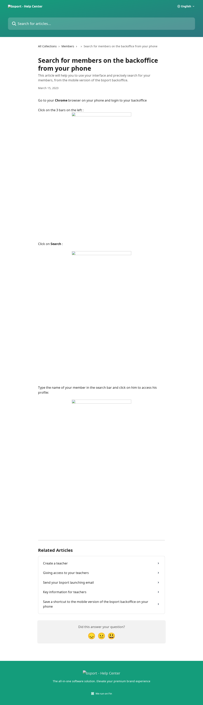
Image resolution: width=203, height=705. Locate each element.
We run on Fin (104, 693)
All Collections (47, 46)
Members (67, 46)
